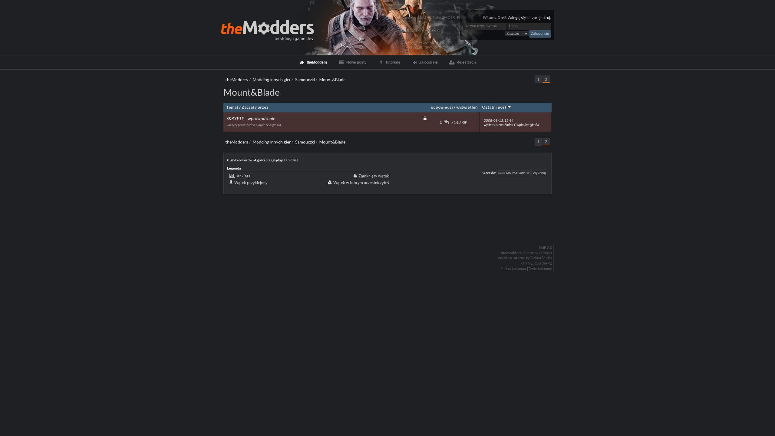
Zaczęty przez (255, 107)
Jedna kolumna (513, 269)
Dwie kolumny (540, 269)
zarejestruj (541, 17)
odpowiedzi (442, 107)
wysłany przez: (511, 122)
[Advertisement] (387, 207)
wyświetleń (466, 107)
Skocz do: (489, 173)
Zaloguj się (517, 17)
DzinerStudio (541, 258)
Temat (232, 107)
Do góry (389, 232)
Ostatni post (494, 107)
